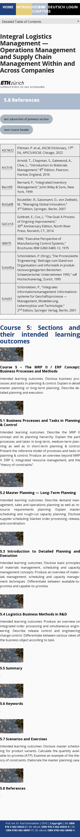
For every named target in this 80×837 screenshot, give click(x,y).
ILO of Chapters (40, 9)
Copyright (56, 823)
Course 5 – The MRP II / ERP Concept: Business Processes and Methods (40, 369)
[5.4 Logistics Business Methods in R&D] (11, 601)
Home (8, 7)
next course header (16, 130)
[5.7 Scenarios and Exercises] (11, 726)
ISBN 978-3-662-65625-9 (55, 826)
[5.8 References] (11, 775)
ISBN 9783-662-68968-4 (61, 830)
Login (72, 7)
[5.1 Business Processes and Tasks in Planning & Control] (11, 408)
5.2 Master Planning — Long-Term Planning (38, 492)
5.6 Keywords (11, 703)
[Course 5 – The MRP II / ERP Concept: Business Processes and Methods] (11, 354)
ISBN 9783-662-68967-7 (19, 830)
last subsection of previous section (26, 119)
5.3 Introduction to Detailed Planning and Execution (40, 553)
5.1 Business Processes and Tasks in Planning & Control (40, 422)
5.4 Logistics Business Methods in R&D (33, 614)
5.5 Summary (11, 668)
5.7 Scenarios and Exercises (23, 739)
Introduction (24, 7)
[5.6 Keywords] (11, 691)
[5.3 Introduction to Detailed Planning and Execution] (11, 539)
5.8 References (12, 788)
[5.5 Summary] (11, 655)
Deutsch (56, 7)
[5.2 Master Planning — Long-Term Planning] (11, 480)
